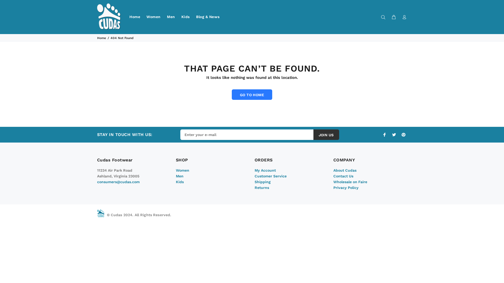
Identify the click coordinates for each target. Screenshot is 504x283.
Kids (185, 17)
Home (134, 17)
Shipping (263, 182)
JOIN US (326, 135)
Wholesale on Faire (350, 182)
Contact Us (343, 176)
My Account (265, 170)
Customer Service (271, 176)
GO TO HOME (252, 95)
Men (171, 17)
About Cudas (344, 170)
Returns (262, 188)
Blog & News (207, 17)
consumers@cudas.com (118, 182)
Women (153, 17)
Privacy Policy (346, 188)
